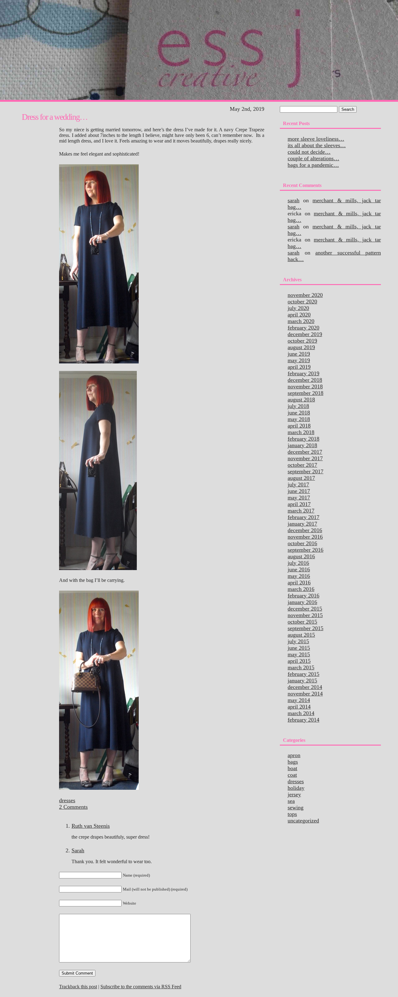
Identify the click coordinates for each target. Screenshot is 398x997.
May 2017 (299, 497)
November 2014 (305, 693)
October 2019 (302, 341)
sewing (295, 807)
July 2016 (298, 563)
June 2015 (299, 648)
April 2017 (299, 504)
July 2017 (298, 484)
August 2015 (301, 635)
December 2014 (305, 687)
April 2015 (299, 661)
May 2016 (299, 576)
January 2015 (302, 680)
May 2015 (299, 654)
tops (292, 814)
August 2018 (301, 399)
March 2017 (301, 511)
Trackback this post (78, 986)
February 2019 (303, 373)
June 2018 (299, 413)
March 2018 (301, 432)
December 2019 (305, 334)
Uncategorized (303, 820)
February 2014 (303, 720)
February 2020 (303, 328)
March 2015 (301, 667)
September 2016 (305, 550)
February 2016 (303, 595)
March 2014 (301, 713)
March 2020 (301, 321)
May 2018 (299, 419)
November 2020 (305, 295)
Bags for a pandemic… (313, 165)
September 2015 (305, 628)
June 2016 (299, 569)
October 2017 (302, 465)
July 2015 (298, 641)
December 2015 (305, 609)
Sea (291, 801)
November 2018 (305, 386)
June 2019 (299, 354)
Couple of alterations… (313, 158)
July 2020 (298, 308)
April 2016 (299, 582)
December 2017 (305, 452)
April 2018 (299, 426)
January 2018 (302, 445)
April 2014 (299, 707)
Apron (294, 755)
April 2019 (299, 367)
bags (293, 762)
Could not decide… (309, 152)
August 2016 (301, 556)
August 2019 (301, 347)
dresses (67, 800)
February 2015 (303, 674)
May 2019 (299, 360)
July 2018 (298, 406)
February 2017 (303, 517)
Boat (292, 768)
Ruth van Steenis (91, 826)
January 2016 (302, 602)
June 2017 (299, 491)
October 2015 (302, 622)
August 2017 (301, 478)
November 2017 (305, 458)
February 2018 (303, 439)
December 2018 (305, 380)
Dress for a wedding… (54, 117)
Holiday (296, 788)
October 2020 (302, 301)
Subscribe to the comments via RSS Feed (140, 986)
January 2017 (302, 524)
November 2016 (305, 537)
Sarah (78, 850)
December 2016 (305, 530)
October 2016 (302, 543)
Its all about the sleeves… (317, 145)
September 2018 (305, 393)
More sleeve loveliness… (316, 139)
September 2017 (305, 471)
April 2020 (299, 314)
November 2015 (305, 615)
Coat (292, 775)
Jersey (294, 794)
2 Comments (73, 807)
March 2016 (301, 589)
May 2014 (299, 700)
